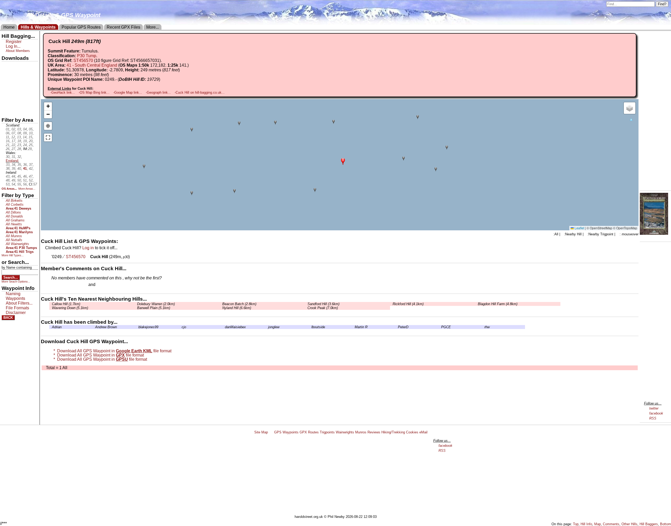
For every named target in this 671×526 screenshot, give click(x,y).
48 (7, 180)
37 (31, 165)
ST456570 (83, 60)
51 (25, 180)
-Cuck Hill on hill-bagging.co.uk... (200, 92)
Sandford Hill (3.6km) (323, 304)
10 (31, 133)
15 (30, 137)
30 (7, 157)
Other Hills (629, 524)
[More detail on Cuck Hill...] (88, 256)
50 (19, 180)
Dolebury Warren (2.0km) (156, 304)
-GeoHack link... (62, 92)
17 (13, 141)
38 (7, 169)
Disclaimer (16, 312)
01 (7, 129)
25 (31, 145)
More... (152, 27)
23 (19, 145)
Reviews (373, 432)
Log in (88, 248)
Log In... (107, 285)
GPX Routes (309, 432)
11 (7, 137)
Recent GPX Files (123, 27)
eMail (423, 432)
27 (13, 149)
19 (25, 141)
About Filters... (19, 303)
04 (25, 129)
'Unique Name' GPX (18, 74)
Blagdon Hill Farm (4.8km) (497, 304)
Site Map (261, 432)
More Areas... (26, 188)
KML (6, 93)
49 (13, 180)
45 (19, 176)
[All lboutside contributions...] (310, 327)
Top (575, 524)
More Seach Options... (16, 281)
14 (24, 137)
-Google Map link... (127, 92)
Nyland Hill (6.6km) (236, 308)
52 (31, 180)
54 (13, 184)
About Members (18, 51)
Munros (360, 432)
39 (13, 169)
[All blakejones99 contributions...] (137, 327)
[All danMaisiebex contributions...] (223, 327)
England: (12, 161)
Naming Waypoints (15, 296)
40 (19, 169)
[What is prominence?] (111, 74)
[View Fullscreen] (48, 137)
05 (31, 129)
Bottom (665, 524)
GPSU (7, 84)
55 (19, 184)
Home (9, 27)
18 (19, 141)
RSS (652, 418)
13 (19, 137)
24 (25, 145)
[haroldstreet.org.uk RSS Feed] (271, 432)
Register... (64, 285)
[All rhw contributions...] (483, 327)
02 (13, 129)
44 (13, 176)
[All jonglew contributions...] (267, 327)
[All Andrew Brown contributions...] (94, 327)
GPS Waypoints (286, 432)
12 (13, 137)
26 (7, 149)
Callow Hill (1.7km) (66, 304)
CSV (6, 110)
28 (19, 149)
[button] (343, 161)
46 (25, 176)
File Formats (17, 308)
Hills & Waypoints (38, 27)
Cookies (412, 432)
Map (597, 524)
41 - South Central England (92, 65)
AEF (6, 101)
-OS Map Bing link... (94, 92)
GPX (6, 66)
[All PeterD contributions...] (396, 327)
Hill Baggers (649, 524)
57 (35, 184)
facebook (656, 413)
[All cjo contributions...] (180, 327)
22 (13, 145)
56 (25, 184)
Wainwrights (345, 432)
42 (31, 169)
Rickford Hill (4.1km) (408, 304)
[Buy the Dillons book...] (654, 233)
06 (7, 133)
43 (7, 176)
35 (19, 165)
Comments (611, 524)
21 (7, 145)
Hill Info (586, 524)
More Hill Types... (13, 255)
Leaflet (579, 228)
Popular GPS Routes (81, 27)
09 (25, 133)
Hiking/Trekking (393, 432)
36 (25, 165)
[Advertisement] (337, 475)
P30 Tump (86, 56)
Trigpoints (327, 432)
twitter (653, 408)
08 (19, 133)
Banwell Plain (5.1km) (153, 308)
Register (13, 41)
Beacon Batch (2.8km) (239, 304)
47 (31, 176)
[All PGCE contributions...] (440, 327)
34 (13, 165)
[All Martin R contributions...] (353, 327)
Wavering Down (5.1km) (70, 308)
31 (13, 157)
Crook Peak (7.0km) (322, 308)
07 (13, 133)
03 (19, 129)
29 (30, 149)
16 (7, 141)
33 (7, 165)
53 (7, 184)
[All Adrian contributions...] (50, 327)
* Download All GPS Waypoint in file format (111, 351)
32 (19, 157)
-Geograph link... (158, 92)
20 (31, 141)
